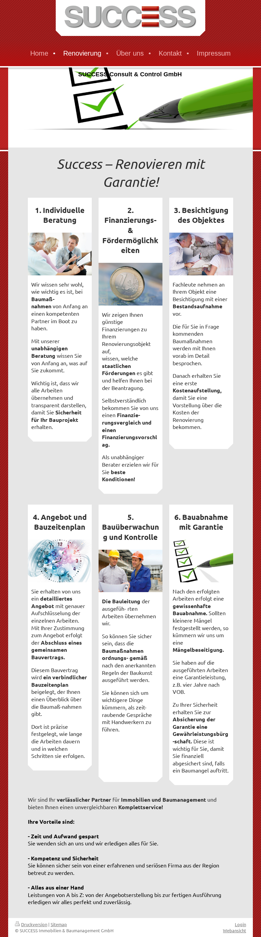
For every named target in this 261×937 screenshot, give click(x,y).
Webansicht (234, 930)
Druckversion (34, 924)
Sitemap (59, 924)
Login (240, 924)
